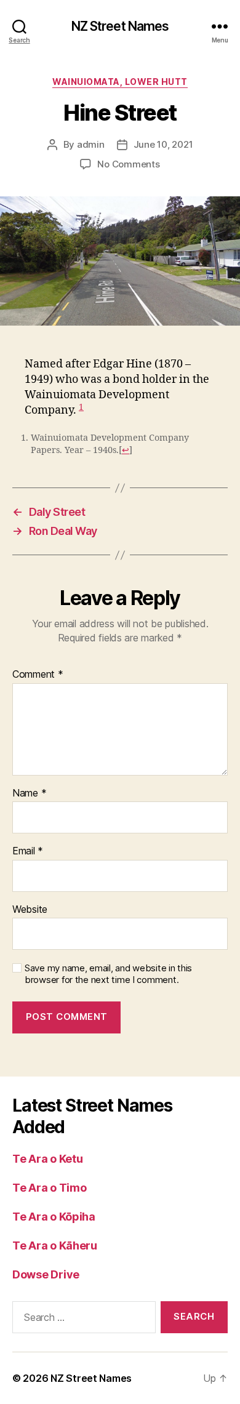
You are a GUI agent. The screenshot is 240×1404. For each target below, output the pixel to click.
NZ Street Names (120, 26)
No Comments (128, 164)
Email (27, 851)
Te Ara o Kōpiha (53, 1216)
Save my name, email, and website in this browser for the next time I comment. (108, 974)
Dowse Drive (45, 1274)
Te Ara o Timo (49, 1187)
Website (29, 909)
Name (29, 793)
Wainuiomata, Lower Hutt (120, 81)
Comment (37, 674)
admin (91, 144)
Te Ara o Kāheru (54, 1245)
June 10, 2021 (163, 144)
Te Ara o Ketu (47, 1158)
